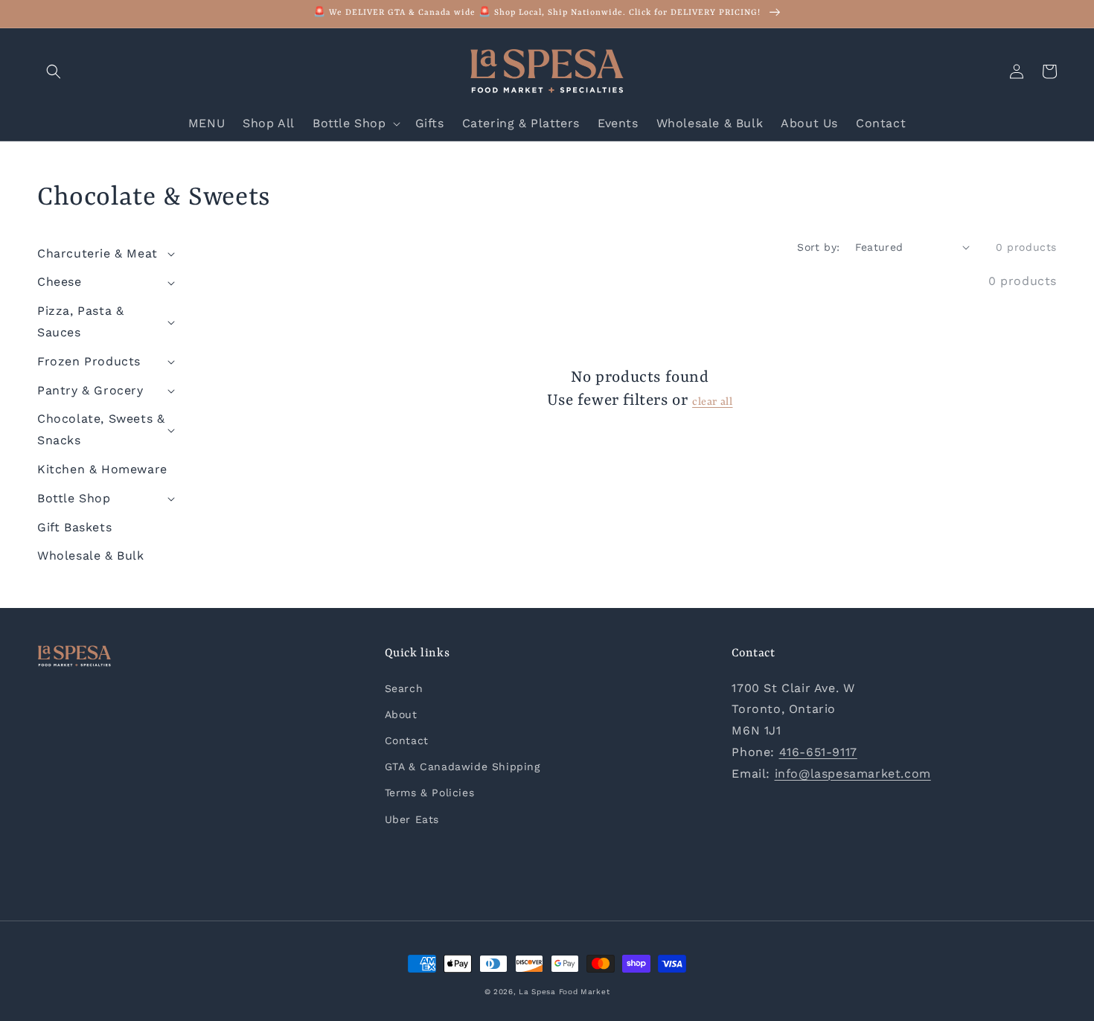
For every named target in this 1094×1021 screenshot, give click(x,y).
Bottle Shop (74, 498)
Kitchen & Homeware (102, 469)
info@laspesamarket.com (853, 773)
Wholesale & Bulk (90, 555)
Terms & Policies (430, 792)
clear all (712, 402)
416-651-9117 (818, 752)
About (401, 714)
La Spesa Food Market (564, 992)
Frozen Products (89, 361)
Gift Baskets (74, 527)
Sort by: (818, 247)
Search (404, 688)
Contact (407, 740)
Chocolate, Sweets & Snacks (100, 429)
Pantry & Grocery (90, 390)
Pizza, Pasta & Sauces (80, 321)
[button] (53, 71)
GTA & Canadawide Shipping (462, 766)
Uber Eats (412, 819)
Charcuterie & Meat (97, 253)
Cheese (59, 282)
